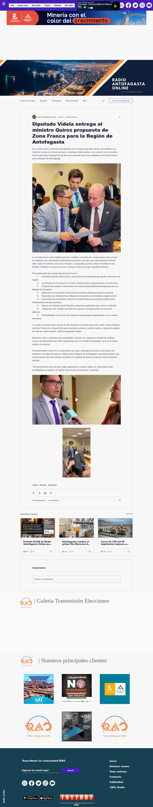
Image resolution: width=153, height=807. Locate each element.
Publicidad (116, 782)
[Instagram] (142, 5)
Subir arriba (4, 796)
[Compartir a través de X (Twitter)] (39, 493)
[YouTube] (149, 5)
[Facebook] (128, 5)
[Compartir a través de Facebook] (33, 493)
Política (35, 485)
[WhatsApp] (121, 5)
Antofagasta (56, 101)
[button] (103, 101)
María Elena (52, 485)
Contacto (115, 776)
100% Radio (117, 787)
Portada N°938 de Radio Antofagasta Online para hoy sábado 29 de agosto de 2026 (37, 542)
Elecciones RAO (72, 101)
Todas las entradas (27, 101)
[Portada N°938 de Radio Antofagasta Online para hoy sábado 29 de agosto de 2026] (37, 528)
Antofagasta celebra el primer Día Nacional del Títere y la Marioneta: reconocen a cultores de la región (76, 542)
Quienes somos (119, 766)
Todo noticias (118, 771)
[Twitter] (135, 5)
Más (84, 101)
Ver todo (129, 514)
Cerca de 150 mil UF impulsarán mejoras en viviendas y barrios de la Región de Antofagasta (115, 542)
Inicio (113, 761)
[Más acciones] (119, 117)
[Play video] (76, 400)
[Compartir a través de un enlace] (51, 493)
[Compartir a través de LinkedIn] (45, 493)
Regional (43, 101)
